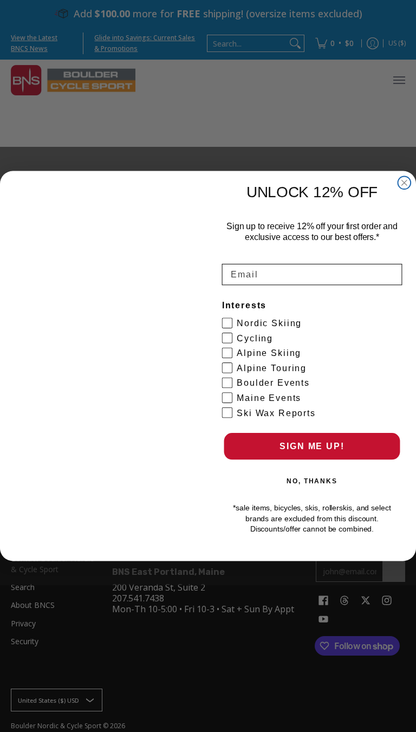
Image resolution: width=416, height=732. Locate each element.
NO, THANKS (312, 481)
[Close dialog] (404, 183)
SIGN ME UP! (312, 446)
